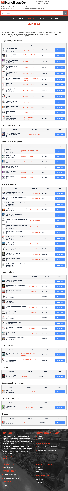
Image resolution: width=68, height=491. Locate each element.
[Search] (65, 13)
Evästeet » (5, 458)
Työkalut (24, 376)
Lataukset (31, 18)
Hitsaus (26, 423)
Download (60, 50)
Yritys (42, 18)
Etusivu (13, 18)
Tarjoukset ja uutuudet (28, 50)
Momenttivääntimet (35, 193)
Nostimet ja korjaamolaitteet (27, 391)
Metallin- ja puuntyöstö (29, 117)
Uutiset (21, 18)
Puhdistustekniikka (28, 407)
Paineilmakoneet (33, 281)
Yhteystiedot (53, 18)
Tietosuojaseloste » (8, 456)
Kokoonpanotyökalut (34, 134)
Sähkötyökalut (26, 55)
